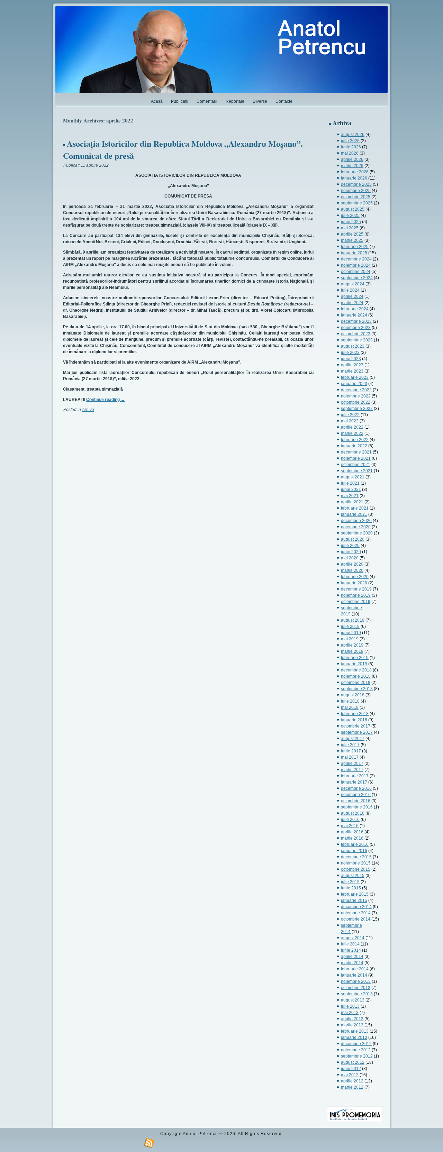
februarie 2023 (355, 377)
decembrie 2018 (356, 670)
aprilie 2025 (352, 234)
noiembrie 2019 (356, 595)
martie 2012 (352, 1087)
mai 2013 (350, 1012)
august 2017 (352, 738)
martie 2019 (352, 651)
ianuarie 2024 (354, 315)
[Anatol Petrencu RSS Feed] (149, 1143)
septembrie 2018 (357, 688)
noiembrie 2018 (356, 676)
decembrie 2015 (356, 856)
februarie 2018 (355, 713)
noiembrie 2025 (356, 190)
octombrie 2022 (355, 402)
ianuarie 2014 (354, 975)
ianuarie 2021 (354, 514)
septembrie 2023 (357, 340)
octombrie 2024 (355, 271)
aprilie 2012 (352, 1081)
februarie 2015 (355, 894)
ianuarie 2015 (354, 900)
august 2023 (352, 346)
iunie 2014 (351, 950)
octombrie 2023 (355, 333)
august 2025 (352, 209)
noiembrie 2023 (356, 327)
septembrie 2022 (357, 408)
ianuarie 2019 (354, 663)
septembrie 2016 (357, 807)
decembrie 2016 (356, 788)
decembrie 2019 (356, 589)
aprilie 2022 (352, 427)
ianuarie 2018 (354, 719)
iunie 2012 (351, 1068)
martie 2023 (352, 371)
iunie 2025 (351, 221)
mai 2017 (350, 757)
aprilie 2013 (352, 1018)
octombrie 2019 (355, 601)
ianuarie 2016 (354, 850)
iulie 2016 (350, 819)
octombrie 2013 (355, 987)
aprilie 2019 (352, 645)
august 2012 (352, 1062)
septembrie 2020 (357, 533)
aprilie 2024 (352, 296)
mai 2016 (350, 825)
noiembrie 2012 (356, 1050)
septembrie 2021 (357, 470)
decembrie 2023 (356, 321)
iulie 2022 (350, 414)
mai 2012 (350, 1074)
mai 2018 (350, 707)
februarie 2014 (355, 969)
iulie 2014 (350, 944)
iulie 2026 (350, 140)
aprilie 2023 (352, 365)
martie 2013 (352, 1025)
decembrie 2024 (356, 259)
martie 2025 (352, 240)
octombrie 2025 (355, 196)
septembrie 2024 (357, 277)
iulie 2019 (350, 626)
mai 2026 (350, 153)
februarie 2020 (355, 576)
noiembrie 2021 (356, 458)
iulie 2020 (350, 545)
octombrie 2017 (355, 726)
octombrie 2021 (355, 464)
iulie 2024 (350, 290)
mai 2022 (350, 421)
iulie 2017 (350, 744)
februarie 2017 (355, 776)
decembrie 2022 (356, 389)
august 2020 (352, 539)
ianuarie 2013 (354, 1037)
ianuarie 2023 (354, 383)
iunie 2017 (351, 751)
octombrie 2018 (355, 682)
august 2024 (352, 284)
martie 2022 (352, 433)
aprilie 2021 (352, 502)
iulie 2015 (350, 881)
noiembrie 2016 (356, 794)
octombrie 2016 (355, 800)
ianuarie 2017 (354, 782)
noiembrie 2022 (356, 396)
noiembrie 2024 (356, 265)
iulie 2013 (350, 1006)
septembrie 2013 (357, 993)
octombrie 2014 (355, 919)
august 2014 (352, 937)
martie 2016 (352, 838)
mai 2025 (350, 228)
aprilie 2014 (352, 956)
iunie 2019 (351, 632)
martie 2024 (352, 302)
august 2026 (352, 134)
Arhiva (88, 409)
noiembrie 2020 (356, 526)
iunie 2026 (351, 147)
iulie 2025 (350, 215)
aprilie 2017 (352, 763)
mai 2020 (350, 558)
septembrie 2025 (357, 203)
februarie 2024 (355, 309)
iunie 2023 (351, 358)
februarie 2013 (355, 1031)
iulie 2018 (350, 701)
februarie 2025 (355, 246)
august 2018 (352, 695)
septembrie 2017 (357, 732)
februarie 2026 (355, 172)
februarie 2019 (355, 657)
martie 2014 (352, 962)
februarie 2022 (355, 439)
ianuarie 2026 (354, 178)
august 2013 (352, 1000)
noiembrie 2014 (356, 913)
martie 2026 (352, 165)
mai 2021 (350, 495)
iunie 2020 (351, 551)
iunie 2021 (351, 489)
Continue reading (105, 399)
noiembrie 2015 (356, 863)
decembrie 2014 (356, 906)
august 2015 (352, 875)
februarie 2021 (355, 508)
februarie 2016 (355, 844)
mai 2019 (350, 639)
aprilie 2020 (352, 564)
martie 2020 (352, 570)
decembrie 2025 (356, 184)
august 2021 (352, 477)
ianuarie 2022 (354, 446)
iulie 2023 (350, 352)
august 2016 (352, 813)
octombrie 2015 (355, 869)
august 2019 (352, 620)
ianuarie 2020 (354, 582)
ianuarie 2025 (354, 252)
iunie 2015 (351, 888)
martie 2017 (352, 769)
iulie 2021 (350, 483)
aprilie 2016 (352, 832)
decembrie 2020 (356, 520)
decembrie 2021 (356, 452)
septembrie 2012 (357, 1056)
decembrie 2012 (356, 1043)
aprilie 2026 (352, 159)
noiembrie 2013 (356, 981)
